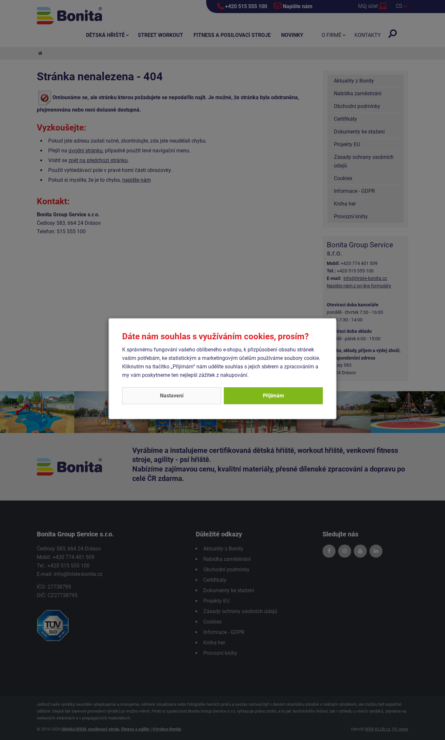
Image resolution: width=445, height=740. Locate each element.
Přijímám (273, 396)
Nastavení (171, 396)
